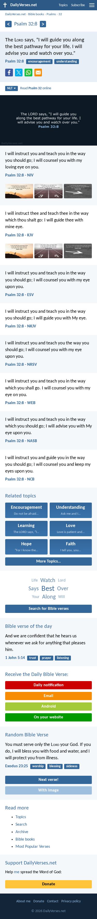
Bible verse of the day (28, 626)
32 (60, 14)
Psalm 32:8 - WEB (20, 403)
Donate (48, 884)
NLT (9, 88)
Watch (47, 581)
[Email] (39, 74)
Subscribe (78, 5)
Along (49, 597)
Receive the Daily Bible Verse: (36, 674)
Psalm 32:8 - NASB (21, 441)
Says (33, 589)
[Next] (43, 24)
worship (38, 766)
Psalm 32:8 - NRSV (21, 365)
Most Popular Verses (33, 847)
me (16, 872)
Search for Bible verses (49, 609)
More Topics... (48, 561)
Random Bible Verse (26, 735)
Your (36, 597)
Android (48, 706)
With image (48, 790)
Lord (61, 580)
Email (48, 696)
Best (48, 589)
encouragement (39, 61)
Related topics (20, 496)
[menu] (92, 7)
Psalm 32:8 (14, 61)
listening (63, 658)
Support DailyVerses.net (31, 863)
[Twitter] (20, 74)
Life (35, 580)
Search (21, 825)
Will (61, 597)
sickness (71, 766)
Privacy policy (71, 901)
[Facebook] (10, 74)
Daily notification (49, 685)
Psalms (51, 14)
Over (63, 589)
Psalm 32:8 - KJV (19, 235)
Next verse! (48, 780)
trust (32, 658)
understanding (66, 61)
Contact (52, 901)
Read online (35, 88)
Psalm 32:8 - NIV (19, 175)
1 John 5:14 (15, 658)
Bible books (36, 14)
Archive (22, 832)
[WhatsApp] (29, 73)
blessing (55, 766)
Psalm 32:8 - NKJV (20, 326)
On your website (48, 717)
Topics (63, 5)
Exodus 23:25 (16, 766)
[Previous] (8, 24)
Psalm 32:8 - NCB (19, 479)
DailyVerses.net (15, 14)
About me (23, 901)
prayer (46, 658)
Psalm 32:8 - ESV (19, 295)
